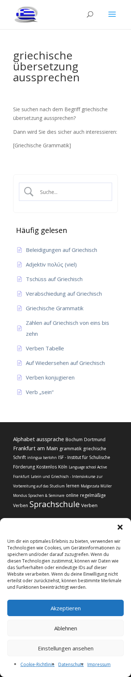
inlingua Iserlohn (42, 457)
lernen (72, 486)
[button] (120, 527)
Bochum (74, 439)
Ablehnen (65, 628)
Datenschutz (71, 664)
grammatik (70, 449)
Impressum (99, 664)
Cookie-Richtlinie (37, 664)
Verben (89, 505)
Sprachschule (54, 503)
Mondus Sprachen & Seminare (38, 495)
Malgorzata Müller (96, 486)
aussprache (50, 439)
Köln (62, 467)
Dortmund (95, 439)
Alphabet (24, 439)
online (72, 495)
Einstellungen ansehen (66, 648)
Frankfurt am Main (35, 448)
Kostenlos (46, 467)
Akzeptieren (66, 608)
